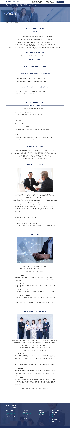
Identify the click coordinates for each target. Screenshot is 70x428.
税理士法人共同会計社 (12, 1)
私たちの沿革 (9, 412)
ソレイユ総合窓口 (35, 5)
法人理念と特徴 (9, 414)
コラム (29, 5)
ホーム (7, 5)
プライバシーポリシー (58, 421)
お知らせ (55, 416)
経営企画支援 (26, 416)
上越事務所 (42, 414)
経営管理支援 (26, 414)
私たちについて (12, 5)
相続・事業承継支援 (27, 418)
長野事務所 (42, 412)
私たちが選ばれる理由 (11, 416)
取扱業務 (17, 5)
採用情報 (25, 5)
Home (7, 22)
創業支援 (25, 412)
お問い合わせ (60, 1)
